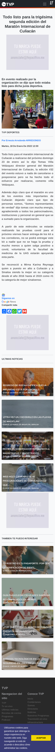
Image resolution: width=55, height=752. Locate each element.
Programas (7, 716)
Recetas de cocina (11, 713)
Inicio (30, 698)
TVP (4, 703)
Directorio (33, 709)
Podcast (6, 720)
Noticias (32, 712)
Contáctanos (34, 702)
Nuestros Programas (38, 715)
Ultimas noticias (10, 709)
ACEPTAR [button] (41, 738)
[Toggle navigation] (45, 4)
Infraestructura (35, 722)
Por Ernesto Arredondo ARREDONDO (21, 140)
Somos (31, 705)
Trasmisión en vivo (37, 719)
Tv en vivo (7, 706)
